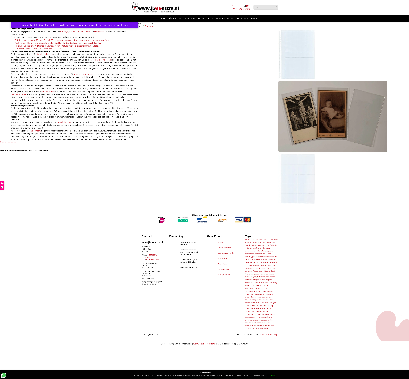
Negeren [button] (124, 25)
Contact (255, 18)
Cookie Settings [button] (258, 375)
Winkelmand (244, 9)
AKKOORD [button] (271, 375)
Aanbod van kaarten (194, 18)
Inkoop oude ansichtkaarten (220, 18)
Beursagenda (242, 18)
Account (233, 8)
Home (162, 18)
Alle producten (175, 18)
